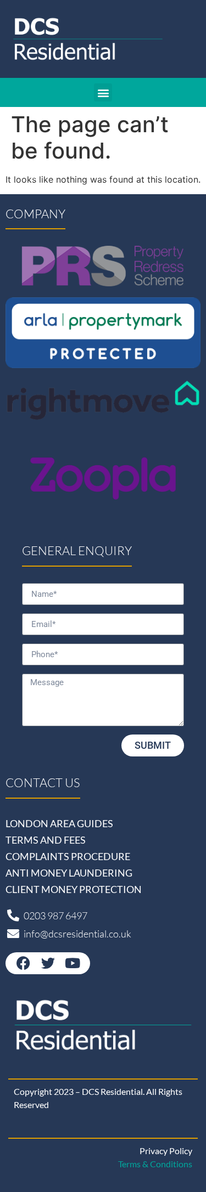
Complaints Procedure (67, 856)
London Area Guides (59, 823)
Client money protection (73, 889)
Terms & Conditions (155, 1164)
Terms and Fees (45, 840)
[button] (103, 92)
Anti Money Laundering (68, 873)
